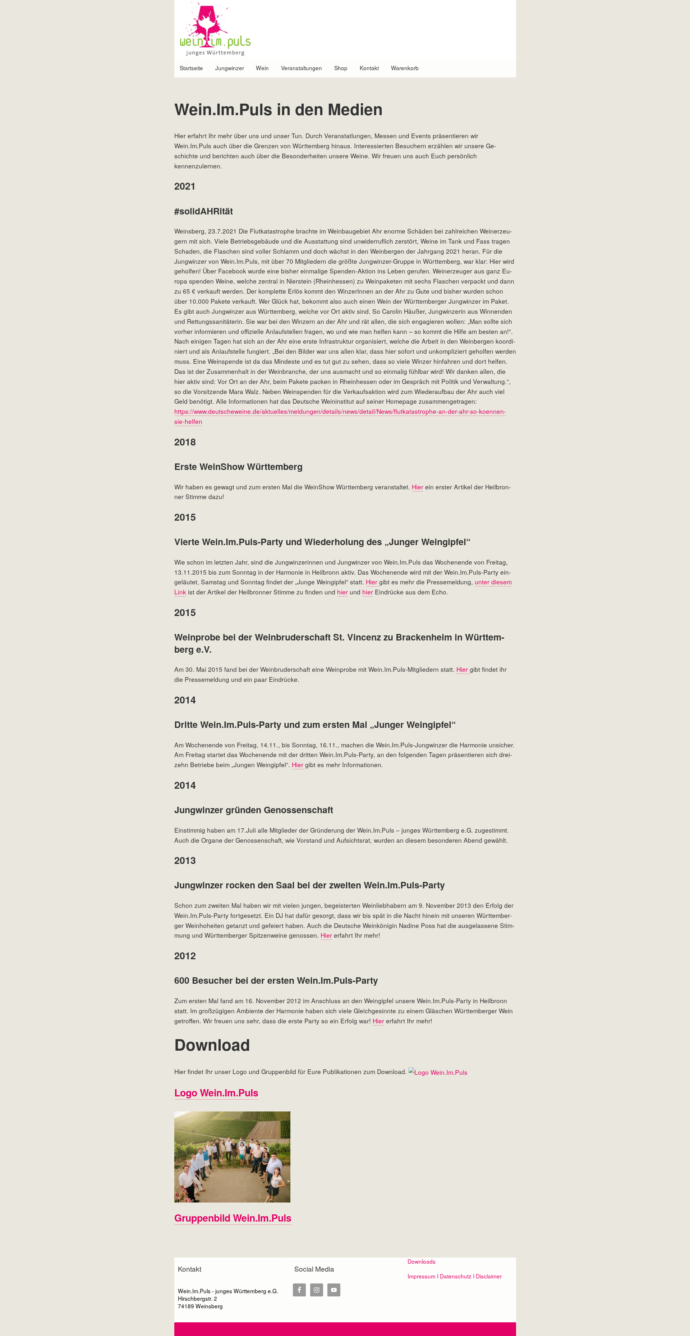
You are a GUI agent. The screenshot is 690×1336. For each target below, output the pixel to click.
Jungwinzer (229, 68)
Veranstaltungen (301, 68)
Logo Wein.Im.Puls (216, 1092)
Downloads (422, 1261)
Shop (341, 68)
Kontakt (369, 68)
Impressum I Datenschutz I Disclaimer (455, 1276)
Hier (417, 486)
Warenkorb (405, 68)
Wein (262, 68)
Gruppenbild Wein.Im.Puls (232, 1217)
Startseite (191, 68)
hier (342, 591)
